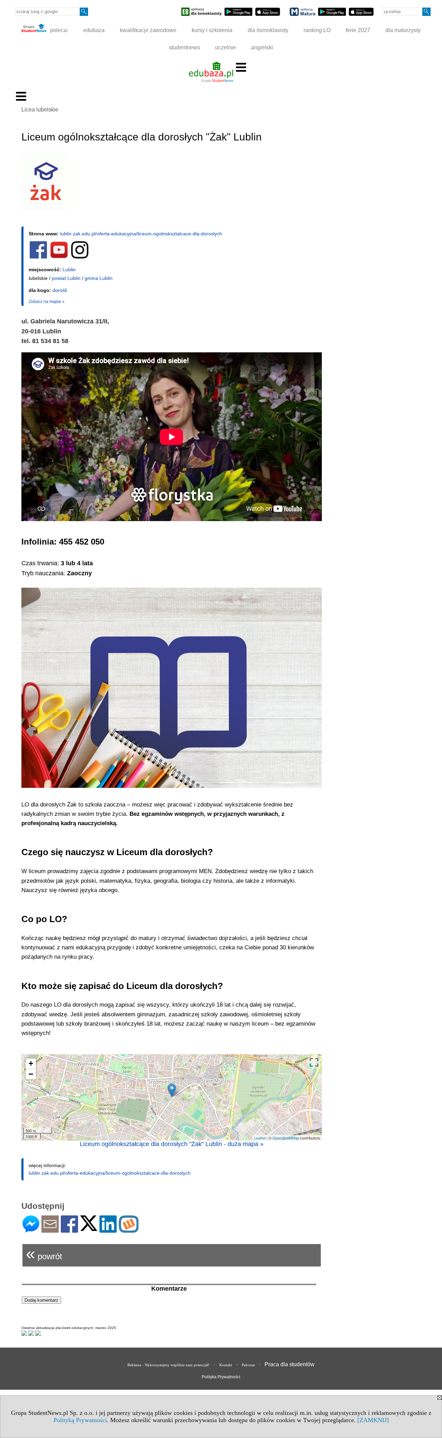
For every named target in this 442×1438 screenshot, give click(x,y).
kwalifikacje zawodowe (148, 30)
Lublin (69, 269)
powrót (44, 1253)
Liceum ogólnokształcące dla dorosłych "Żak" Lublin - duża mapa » (171, 1144)
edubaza (94, 30)
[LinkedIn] (108, 1229)
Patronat (248, 1365)
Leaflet (260, 1138)
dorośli (59, 290)
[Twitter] (88, 1228)
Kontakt (225, 1365)
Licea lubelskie (39, 110)
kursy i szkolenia (212, 30)
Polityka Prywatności (221, 1377)
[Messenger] (30, 1229)
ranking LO (317, 30)
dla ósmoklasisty (268, 30)
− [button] (31, 1074)
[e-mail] (50, 1229)
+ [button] (31, 1063)
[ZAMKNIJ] (373, 1420)
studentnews (184, 47)
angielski (262, 47)
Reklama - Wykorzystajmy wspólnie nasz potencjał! (168, 1365)
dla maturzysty (403, 30)
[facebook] (38, 257)
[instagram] (79, 257)
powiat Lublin (66, 278)
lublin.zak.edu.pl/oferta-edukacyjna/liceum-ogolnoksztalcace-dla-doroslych (141, 233)
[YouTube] (59, 257)
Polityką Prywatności (80, 1420)
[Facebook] (69, 1229)
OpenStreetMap (285, 1138)
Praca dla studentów (290, 1364)
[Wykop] (128, 1229)
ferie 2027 (358, 30)
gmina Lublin (99, 278)
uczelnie (225, 47)
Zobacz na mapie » (47, 301)
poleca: (58, 30)
